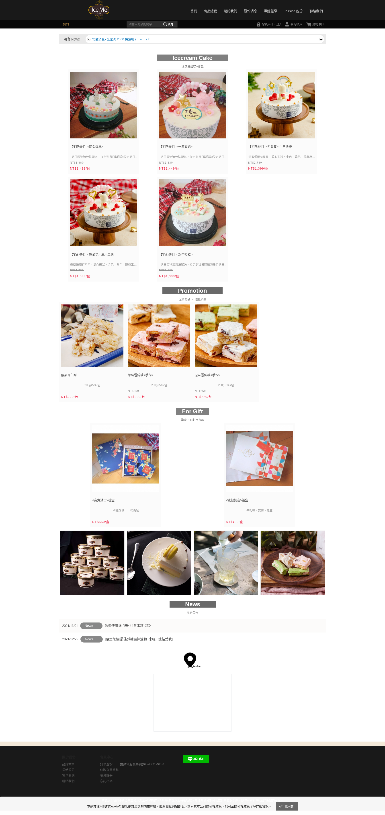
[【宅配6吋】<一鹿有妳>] (192, 107)
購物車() (318, 24)
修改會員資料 (109, 770)
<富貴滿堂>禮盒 (103, 500)
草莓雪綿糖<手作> (140, 375)
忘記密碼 (106, 781)
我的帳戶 (296, 24)
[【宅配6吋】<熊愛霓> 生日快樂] (281, 107)
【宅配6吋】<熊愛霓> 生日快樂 (270, 146)
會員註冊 (268, 24)
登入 (279, 24)
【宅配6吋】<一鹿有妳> (175, 146)
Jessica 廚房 (293, 11)
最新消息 (250, 11)
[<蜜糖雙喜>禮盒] (259, 460)
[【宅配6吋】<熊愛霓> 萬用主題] (103, 214)
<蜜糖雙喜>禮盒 (237, 500)
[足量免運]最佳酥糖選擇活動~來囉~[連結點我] (139, 639)
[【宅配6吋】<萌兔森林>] (103, 107)
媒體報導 (270, 11)
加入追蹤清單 (120, 136)
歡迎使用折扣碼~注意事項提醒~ (128, 626)
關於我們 (230, 11)
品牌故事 (68, 764)
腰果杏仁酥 (69, 375)
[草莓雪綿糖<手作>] (159, 337)
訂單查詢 (106, 764)
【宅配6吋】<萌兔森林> (86, 146)
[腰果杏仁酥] (92, 337)
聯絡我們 (316, 11)
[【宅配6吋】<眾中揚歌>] (192, 214)
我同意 (289, 806)
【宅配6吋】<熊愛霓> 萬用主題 (92, 254)
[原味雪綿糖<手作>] (226, 337)
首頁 (193, 11)
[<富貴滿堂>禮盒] (125, 460)
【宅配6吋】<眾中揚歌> (175, 254)
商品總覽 (210, 11)
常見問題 (68, 775)
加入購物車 (131, 136)
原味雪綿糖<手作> (207, 375)
